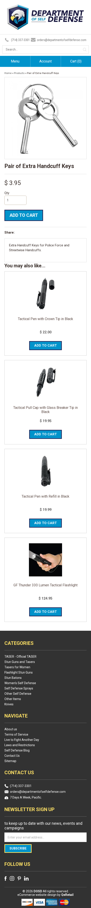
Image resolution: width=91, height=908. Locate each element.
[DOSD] (45, 27)
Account (45, 61)
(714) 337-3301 (20, 40)
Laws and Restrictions (19, 745)
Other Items (12, 699)
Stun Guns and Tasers (19, 662)
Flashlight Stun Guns (18, 672)
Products (19, 73)
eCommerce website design (37, 895)
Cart (76, 61)
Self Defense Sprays (18, 688)
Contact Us (12, 755)
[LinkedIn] (26, 878)
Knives (8, 704)
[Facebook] (5, 878)
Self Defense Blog (17, 750)
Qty (6, 193)
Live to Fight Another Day (21, 740)
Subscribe (18, 848)
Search (85, 49)
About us (10, 729)
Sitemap (10, 761)
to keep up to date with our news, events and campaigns (43, 825)
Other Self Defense (17, 693)
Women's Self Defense (20, 683)
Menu (15, 61)
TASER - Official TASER (20, 656)
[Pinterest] (19, 878)
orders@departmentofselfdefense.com (61, 40)
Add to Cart (23, 215)
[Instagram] (12, 878)
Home (7, 73)
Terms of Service (16, 734)
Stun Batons (13, 678)
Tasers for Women (17, 667)
